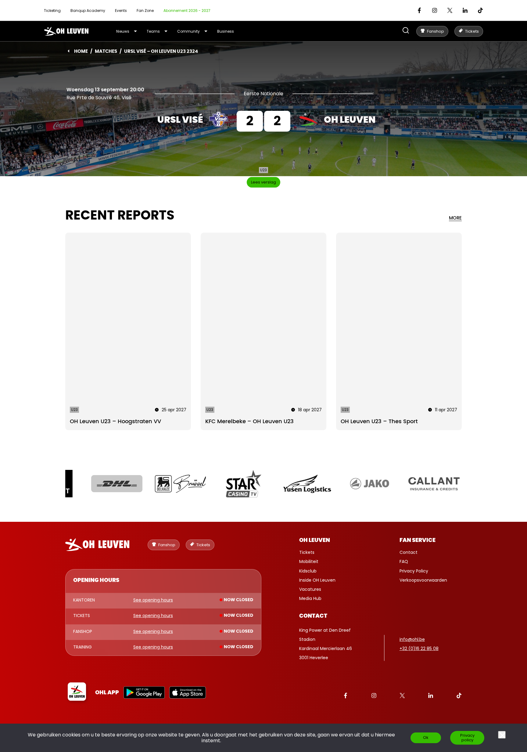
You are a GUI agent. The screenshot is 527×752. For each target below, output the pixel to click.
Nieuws (122, 31)
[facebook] (419, 10)
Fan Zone (145, 10)
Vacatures (310, 589)
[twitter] (450, 10)
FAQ (404, 561)
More (455, 218)
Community (188, 31)
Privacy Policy (414, 571)
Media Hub (310, 598)
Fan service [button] (418, 540)
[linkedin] (465, 10)
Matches (106, 51)
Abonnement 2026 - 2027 (186, 10)
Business (225, 31)
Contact (409, 552)
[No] (502, 735)
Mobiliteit (308, 561)
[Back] (68, 51)
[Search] (405, 31)
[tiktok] (480, 10)
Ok (425, 737)
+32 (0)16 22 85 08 (419, 648)
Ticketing (52, 10)
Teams (153, 31)
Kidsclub (308, 571)
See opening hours (153, 600)
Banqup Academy (87, 10)
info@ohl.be (412, 639)
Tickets (306, 552)
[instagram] (434, 10)
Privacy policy (467, 737)
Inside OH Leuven (317, 580)
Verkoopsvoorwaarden (423, 580)
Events (121, 10)
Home (81, 51)
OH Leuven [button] (314, 540)
